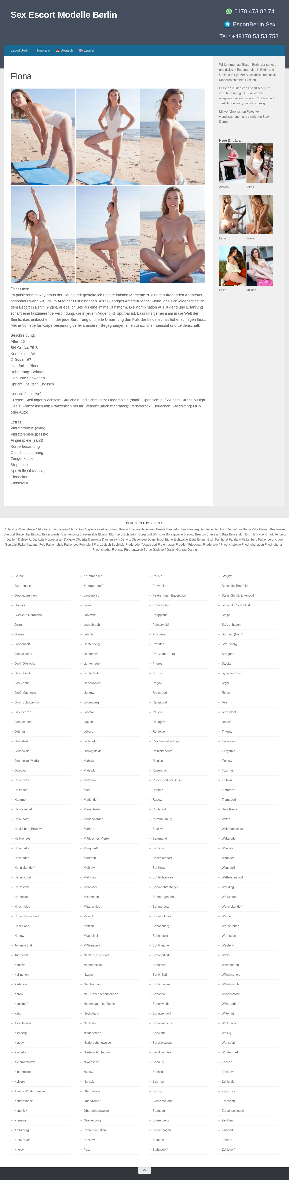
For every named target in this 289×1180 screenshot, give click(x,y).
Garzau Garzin (186, 549)
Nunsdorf (90, 1081)
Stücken (227, 663)
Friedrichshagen (253, 544)
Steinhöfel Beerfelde (235, 585)
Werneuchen (230, 926)
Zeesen (227, 1062)
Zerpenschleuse (233, 1110)
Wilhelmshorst (231, 974)
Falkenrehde (54, 544)
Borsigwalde (174, 534)
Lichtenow (91, 654)
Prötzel (157, 673)
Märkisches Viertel (96, 838)
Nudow (88, 1071)
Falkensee (71, 544)
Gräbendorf (22, 644)
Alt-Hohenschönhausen (51, 529)
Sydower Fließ (232, 673)
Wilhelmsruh (230, 984)
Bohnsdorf (130, 534)
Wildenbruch (230, 965)
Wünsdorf (228, 1042)
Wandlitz (227, 848)
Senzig (157, 1091)
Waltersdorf (229, 838)
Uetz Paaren (230, 809)
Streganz (228, 654)
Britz (225, 534)
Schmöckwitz (162, 916)
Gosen (19, 634)
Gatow (18, 576)
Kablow (19, 965)
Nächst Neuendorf (96, 955)
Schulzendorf (162, 1013)
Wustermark (230, 1052)
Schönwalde (161, 1003)
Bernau (264, 529)
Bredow (189, 534)
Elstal (192, 539)
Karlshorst (21, 984)
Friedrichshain (274, 544)
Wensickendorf (232, 906)
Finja (222, 238)
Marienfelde (92, 809)
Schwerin (159, 1033)
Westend (228, 945)
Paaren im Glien (95, 1130)
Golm (18, 624)
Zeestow (228, 1071)
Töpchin (227, 770)
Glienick (20, 605)
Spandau (159, 1110)
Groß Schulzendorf (27, 702)
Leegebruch (92, 624)
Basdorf (124, 529)
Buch (248, 534)
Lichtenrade (92, 663)
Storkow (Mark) (232, 634)
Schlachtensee (163, 877)
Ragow (157, 683)
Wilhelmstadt (230, 994)
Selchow (158, 1081)
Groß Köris (22, 683)
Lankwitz (90, 615)
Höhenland (21, 926)
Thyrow (227, 731)
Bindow (36, 534)
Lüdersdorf (91, 741)
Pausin (157, 576)
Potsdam (159, 634)
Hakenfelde (22, 780)
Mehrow (89, 867)
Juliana (251, 290)
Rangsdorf (160, 702)
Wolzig (226, 1033)
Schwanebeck (162, 1023)
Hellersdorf (21, 858)
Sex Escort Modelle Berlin (64, 15)
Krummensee (93, 576)
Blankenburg (70, 534)
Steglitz (227, 576)
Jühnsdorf (21, 955)
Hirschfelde (22, 906)
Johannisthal (23, 945)
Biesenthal (23, 534)
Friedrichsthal (101, 549)
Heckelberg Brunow (28, 828)
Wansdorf (228, 867)
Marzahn (90, 858)
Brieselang (213, 534)
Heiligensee (22, 838)
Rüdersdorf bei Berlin (167, 780)
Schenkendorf (162, 858)
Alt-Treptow (76, 529)
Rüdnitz (158, 790)
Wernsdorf (229, 935)
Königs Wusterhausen (29, 1091)
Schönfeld (159, 965)
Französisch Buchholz (109, 544)
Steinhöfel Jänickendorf (238, 595)
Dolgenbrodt (155, 539)
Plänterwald (161, 624)
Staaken (158, 1140)
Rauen (157, 712)
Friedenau (195, 544)
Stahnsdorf (160, 1149)
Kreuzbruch (22, 1140)
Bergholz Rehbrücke (228, 529)
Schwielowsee (162, 1042)
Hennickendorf (24, 867)
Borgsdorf (145, 534)
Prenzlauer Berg (164, 654)
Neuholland (91, 1013)
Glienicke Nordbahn (28, 615)
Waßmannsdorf (232, 877)
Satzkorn (159, 848)
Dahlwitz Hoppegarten (48, 539)
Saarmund (160, 838)
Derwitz (125, 539)
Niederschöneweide (97, 1042)
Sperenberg (161, 1120)
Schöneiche (161, 945)
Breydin (200, 534)
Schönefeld (160, 935)
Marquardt (91, 848)
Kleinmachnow (24, 1062)
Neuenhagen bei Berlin (99, 1003)
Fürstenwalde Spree (138, 549)
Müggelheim (92, 935)
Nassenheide (93, 965)
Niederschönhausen (97, 1052)
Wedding (228, 887)
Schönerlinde (162, 955)
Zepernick (228, 1091)
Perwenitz (159, 585)
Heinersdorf (22, 848)
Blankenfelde (88, 534)
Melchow (90, 877)
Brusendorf (236, 534)
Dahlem (12, 539)
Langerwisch (92, 595)
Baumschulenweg (143, 529)
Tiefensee (228, 741)
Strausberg (229, 644)
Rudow (157, 799)
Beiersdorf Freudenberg (182, 529)
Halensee (21, 790)
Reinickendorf (162, 751)
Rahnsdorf (160, 692)
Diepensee (139, 539)
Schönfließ (160, 974)
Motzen (89, 926)
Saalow (158, 828)
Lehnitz (89, 634)
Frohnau (117, 549)
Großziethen (23, 722)
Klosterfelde (22, 1071)
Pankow (89, 1140)
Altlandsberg (109, 529)
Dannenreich (111, 539)
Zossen (227, 1140)
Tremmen (228, 790)
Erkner (201, 539)
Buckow (258, 534)
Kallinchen (21, 974)
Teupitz (226, 722)
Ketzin (18, 1013)
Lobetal (89, 712)
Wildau (226, 955)
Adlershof (11, 529)
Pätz (87, 1149)
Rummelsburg (162, 819)
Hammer (20, 799)
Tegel (225, 683)
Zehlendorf (229, 1081)
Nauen (88, 974)
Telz (224, 702)
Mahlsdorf (90, 770)
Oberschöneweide (96, 1110)
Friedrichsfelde (230, 544)
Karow (18, 994)
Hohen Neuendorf (26, 916)
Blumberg (115, 534)
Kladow (19, 1042)
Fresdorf (181, 544)
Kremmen (21, 1120)
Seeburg (158, 1062)
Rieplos (158, 760)
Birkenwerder (51, 534)
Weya (250, 238)
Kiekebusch (22, 1023)
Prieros (157, 663)
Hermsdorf (21, 887)
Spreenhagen (162, 1130)
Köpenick (20, 1110)
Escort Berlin (20, 50)
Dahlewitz (25, 539)
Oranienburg (92, 1120)
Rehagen (159, 722)
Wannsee (228, 858)
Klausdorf (21, 1052)
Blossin (103, 534)
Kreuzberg (21, 1130)
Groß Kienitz (23, 673)
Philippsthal (160, 615)
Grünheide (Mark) (26, 760)
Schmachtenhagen (166, 887)
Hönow (19, 935)
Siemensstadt (162, 1101)
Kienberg (20, 1033)
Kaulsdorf (21, 1003)
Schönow (159, 994)
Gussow (20, 770)
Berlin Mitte (250, 529)
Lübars (88, 731)
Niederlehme (92, 1033)
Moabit (88, 916)
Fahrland (235, 539)
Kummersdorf (93, 585)
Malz (87, 790)
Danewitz (94, 539)
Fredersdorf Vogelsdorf (141, 544)
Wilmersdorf (230, 1003)
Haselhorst (21, 819)
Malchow (90, 780)
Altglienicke (92, 529)
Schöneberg (161, 926)
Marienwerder (93, 819)
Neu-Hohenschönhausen (101, 994)
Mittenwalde (92, 906)
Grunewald (21, 751)
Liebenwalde (92, 683)
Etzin (210, 539)
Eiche (169, 539)
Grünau (19, 731)
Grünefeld (21, 741)
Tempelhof (229, 712)
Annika (224, 187)
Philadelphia (161, 605)
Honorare (43, 50)
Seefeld (158, 1071)
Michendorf (91, 897)
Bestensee (277, 529)
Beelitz (160, 529)
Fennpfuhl (86, 544)
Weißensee (229, 897)
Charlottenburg (275, 534)
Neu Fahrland (93, 984)
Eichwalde (181, 539)
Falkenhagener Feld (31, 544)
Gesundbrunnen (25, 595)
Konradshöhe (23, 1101)
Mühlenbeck (92, 945)
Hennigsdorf (22, 877)
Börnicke (159, 534)
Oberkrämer (92, 1101)
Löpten (88, 722)
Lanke (88, 605)
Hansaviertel (23, 809)
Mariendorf (91, 799)
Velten (226, 819)
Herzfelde (21, 897)
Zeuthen (227, 1120)
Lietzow (89, 692)
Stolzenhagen (231, 624)
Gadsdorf (159, 549)
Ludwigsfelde (93, 751)
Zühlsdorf (228, 1149)
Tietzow (227, 760)
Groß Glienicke (24, 663)
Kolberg (19, 1081)
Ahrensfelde (26, 529)
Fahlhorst (221, 539)
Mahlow (89, 760)
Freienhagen (166, 544)
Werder (227, 916)
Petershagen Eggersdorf (169, 595)
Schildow (159, 867)
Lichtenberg (92, 644)
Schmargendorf (163, 897)
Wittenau (228, 1013)
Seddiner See (162, 1052)
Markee (89, 828)
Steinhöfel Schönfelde (237, 605)
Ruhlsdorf (159, 809)
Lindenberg (91, 702)
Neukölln (90, 1023)
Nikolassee (91, 1062)
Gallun (171, 549)
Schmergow (161, 906)
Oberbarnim (92, 1091)
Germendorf (22, 585)
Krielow (19, 1149)
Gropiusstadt (23, 654)
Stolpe (226, 615)
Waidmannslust (232, 828)
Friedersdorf (211, 544)
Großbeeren (22, 712)
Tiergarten (228, 751)
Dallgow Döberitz (75, 539)
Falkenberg (249, 539)
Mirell (250, 187)
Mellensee (91, 887)
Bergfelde (206, 529)
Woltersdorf (230, 1023)
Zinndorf (227, 1130)
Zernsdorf (228, 1101)
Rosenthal (160, 770)
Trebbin (227, 780)
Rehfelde (159, 731)
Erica (222, 290)
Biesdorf (9, 534)
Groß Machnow (25, 692)
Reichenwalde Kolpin (167, 741)
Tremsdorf (229, 799)
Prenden (158, 644)
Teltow (226, 692)
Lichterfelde (91, 673)
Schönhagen (161, 984)
